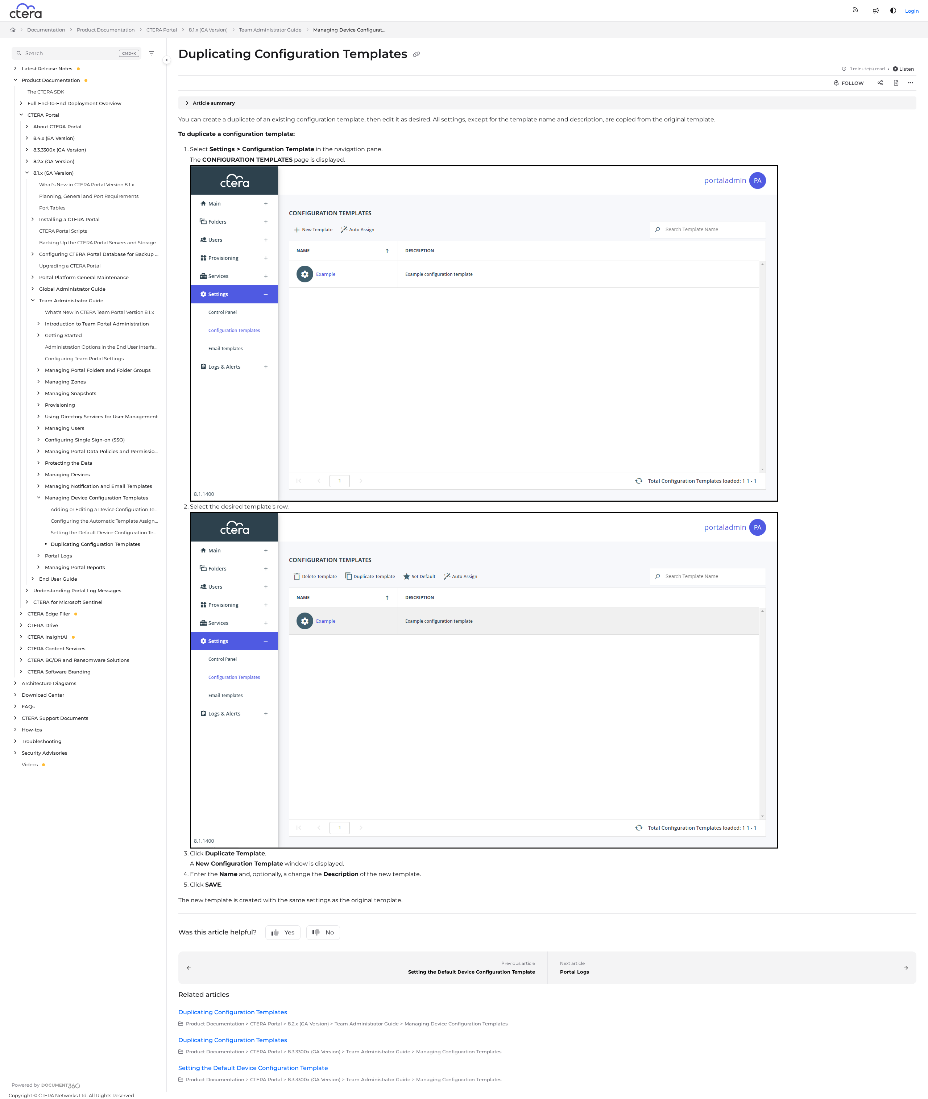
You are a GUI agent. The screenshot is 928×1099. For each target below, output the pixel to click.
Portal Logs (58, 556)
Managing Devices (67, 474)
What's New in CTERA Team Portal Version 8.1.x (99, 312)
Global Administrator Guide (72, 289)
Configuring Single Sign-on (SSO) (85, 440)
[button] (76, 53)
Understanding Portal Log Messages (77, 590)
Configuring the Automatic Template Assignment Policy (105, 521)
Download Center (43, 695)
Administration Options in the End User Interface (102, 347)
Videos (30, 764)
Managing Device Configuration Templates (349, 30)
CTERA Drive (43, 625)
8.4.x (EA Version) (54, 138)
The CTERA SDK (46, 92)
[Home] (26, 11)
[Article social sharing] (880, 83)
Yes (289, 932)
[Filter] (151, 53)
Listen (906, 69)
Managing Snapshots (70, 393)
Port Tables (52, 208)
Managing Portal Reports (75, 567)
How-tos (32, 730)
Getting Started (63, 335)
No (330, 932)
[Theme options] (893, 11)
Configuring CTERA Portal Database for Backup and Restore (99, 254)
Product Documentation (106, 30)
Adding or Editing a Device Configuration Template (105, 509)
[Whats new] (876, 11)
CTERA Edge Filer (49, 614)
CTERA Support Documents (55, 718)
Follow (852, 83)
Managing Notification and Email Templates (98, 486)
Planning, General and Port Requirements (88, 196)
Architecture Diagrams (49, 683)
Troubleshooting (42, 741)
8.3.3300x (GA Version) (59, 150)
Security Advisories (44, 753)
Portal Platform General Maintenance (84, 277)
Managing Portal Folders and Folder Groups (98, 370)
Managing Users (64, 428)
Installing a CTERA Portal (69, 219)
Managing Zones (65, 382)
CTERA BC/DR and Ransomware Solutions (78, 660)
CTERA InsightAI (47, 637)
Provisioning (60, 405)
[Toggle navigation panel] (166, 59)
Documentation (46, 30)
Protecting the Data (68, 463)
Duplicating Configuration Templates (95, 544)
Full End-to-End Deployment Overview (74, 103)
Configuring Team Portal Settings (84, 358)
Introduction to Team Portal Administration (97, 324)
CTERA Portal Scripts (63, 231)
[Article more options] (910, 83)
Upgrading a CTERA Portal (70, 266)
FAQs (28, 706)
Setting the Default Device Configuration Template (105, 532)
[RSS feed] (855, 11)
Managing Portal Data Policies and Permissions (102, 451)
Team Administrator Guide (270, 30)
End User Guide (58, 579)
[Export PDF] (896, 83)
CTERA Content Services (57, 648)
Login (912, 11)
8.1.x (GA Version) (208, 30)
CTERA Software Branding (59, 672)
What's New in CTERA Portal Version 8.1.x (86, 184)
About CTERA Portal (57, 126)
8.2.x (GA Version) (53, 161)
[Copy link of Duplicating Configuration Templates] (416, 55)
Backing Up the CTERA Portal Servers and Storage (97, 242)
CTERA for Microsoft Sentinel (68, 602)
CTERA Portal (161, 30)
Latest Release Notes (47, 68)
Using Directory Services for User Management (101, 416)
